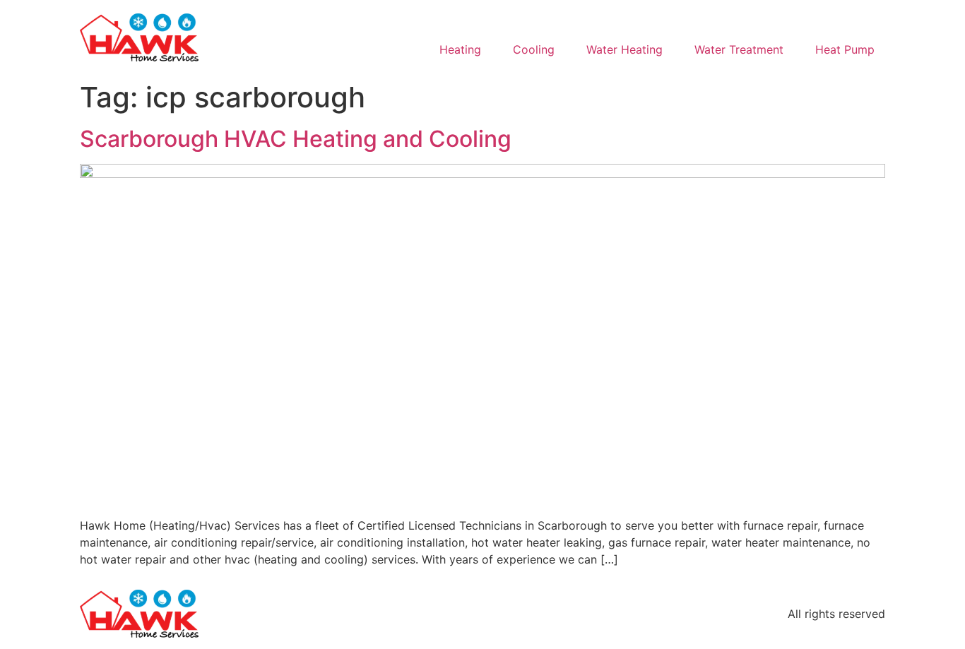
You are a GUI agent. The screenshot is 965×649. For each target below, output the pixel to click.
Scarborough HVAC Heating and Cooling (295, 139)
